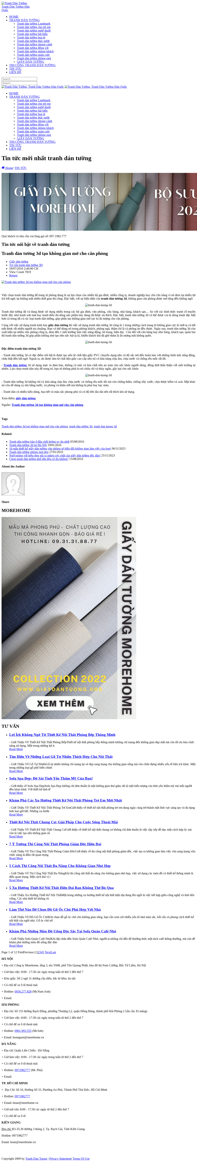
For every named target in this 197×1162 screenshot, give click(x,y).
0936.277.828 (23, 991)
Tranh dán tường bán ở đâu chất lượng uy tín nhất (39, 441)
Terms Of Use (81, 1158)
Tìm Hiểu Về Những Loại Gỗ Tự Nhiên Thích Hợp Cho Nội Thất (61, 757)
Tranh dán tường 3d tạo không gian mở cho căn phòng (35, 426)
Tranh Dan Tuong (36, 1158)
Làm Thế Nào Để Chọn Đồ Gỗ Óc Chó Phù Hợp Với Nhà (55, 909)
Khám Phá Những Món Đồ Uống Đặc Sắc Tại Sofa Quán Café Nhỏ (62, 931)
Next (48, 952)
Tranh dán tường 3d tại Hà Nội (28, 445)
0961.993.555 (23, 1030)
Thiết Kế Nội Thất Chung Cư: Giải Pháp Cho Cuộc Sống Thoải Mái (63, 822)
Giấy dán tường (18, 261)
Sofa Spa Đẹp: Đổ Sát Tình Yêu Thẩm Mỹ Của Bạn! (51, 778)
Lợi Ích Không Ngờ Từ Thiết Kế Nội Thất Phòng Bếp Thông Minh (62, 735)
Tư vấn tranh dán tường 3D (26, 265)
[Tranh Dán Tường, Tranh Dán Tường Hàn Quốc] (16, 10)
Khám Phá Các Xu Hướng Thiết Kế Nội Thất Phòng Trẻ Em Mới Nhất (65, 800)
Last (53, 952)
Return (13, 275)
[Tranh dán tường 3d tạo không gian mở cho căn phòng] (36, 282)
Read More (16, 749)
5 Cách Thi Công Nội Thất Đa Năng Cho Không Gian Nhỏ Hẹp (60, 866)
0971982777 (22, 1070)
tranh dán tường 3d (80, 426)
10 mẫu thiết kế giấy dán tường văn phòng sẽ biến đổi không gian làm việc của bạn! (60, 448)
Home (9, 168)
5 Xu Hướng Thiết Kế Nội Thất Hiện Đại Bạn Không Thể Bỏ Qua (61, 888)
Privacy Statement (60, 1158)
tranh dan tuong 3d (105, 426)
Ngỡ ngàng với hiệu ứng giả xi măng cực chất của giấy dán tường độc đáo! (54, 455)
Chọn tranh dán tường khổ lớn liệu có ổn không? (38, 459)
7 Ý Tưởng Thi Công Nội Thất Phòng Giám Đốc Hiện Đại (55, 844)
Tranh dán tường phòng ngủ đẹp (28, 452)
